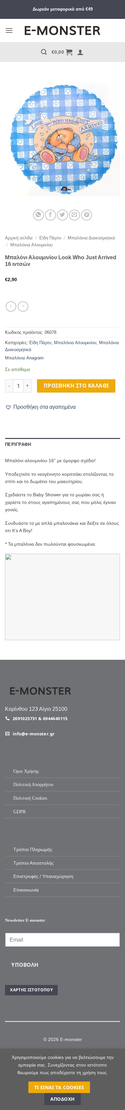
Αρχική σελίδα (19, 237)
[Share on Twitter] (62, 215)
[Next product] (11, 306)
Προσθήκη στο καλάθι (76, 385)
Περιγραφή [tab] (18, 444)
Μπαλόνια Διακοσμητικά (91, 237)
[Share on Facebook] (50, 215)
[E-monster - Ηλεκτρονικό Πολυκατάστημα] (63, 30)
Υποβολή (24, 964)
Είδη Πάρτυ (50, 237)
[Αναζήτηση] (44, 52)
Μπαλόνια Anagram (24, 357)
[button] (9, 30)
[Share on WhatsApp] (38, 215)
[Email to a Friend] (74, 215)
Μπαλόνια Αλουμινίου (31, 244)
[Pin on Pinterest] (86, 215)
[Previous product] (23, 306)
